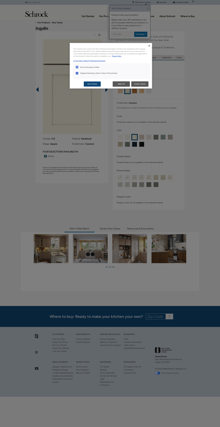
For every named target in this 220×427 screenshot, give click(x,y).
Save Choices (92, 84)
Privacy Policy (116, 56)
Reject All (121, 84)
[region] (111, 66)
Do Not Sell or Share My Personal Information (89, 61)
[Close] (149, 46)
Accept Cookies (140, 84)
